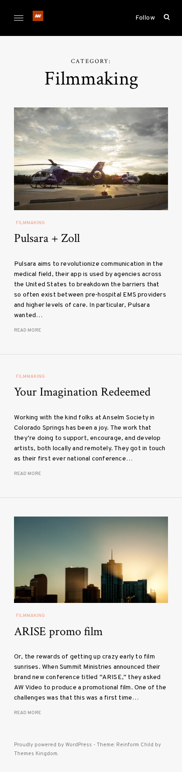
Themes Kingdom (35, 754)
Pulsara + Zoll (47, 238)
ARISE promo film (58, 631)
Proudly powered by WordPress (53, 745)
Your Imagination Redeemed (82, 392)
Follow (145, 18)
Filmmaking (30, 223)
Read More (27, 330)
